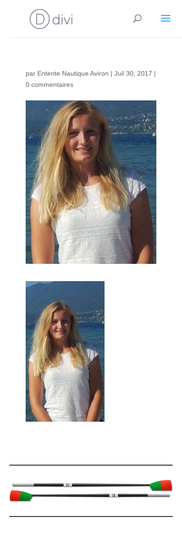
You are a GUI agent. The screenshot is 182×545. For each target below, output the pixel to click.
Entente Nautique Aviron (73, 73)
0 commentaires (49, 84)
